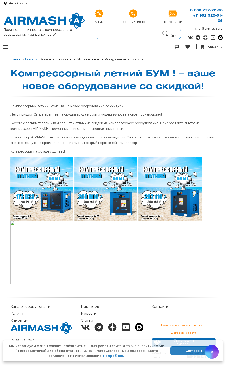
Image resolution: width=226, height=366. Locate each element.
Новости (31, 59)
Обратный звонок (133, 21)
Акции (99, 21)
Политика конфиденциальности (183, 325)
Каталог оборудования (31, 306)
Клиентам (19, 320)
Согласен (194, 351)
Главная (16, 59)
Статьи (87, 320)
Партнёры (90, 306)
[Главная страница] (44, 20)
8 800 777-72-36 (206, 10)
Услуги (16, 313)
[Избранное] (190, 47)
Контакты (160, 306)
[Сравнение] (180, 47)
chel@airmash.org (209, 29)
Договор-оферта (183, 332)
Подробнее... (114, 356)
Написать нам (172, 21)
